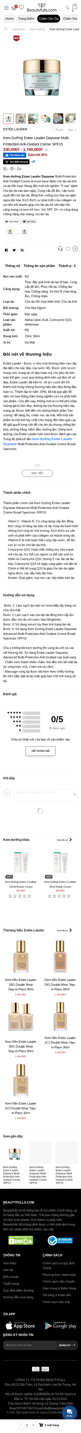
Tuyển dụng (11, 1283)
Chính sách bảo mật (56, 1302)
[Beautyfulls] (5, 29)
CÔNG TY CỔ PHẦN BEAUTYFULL (40, 1380)
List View (30, 221)
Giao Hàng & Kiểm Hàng (59, 1288)
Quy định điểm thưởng (18, 1290)
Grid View (13, 221)
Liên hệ (8, 1270)
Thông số (12, 266)
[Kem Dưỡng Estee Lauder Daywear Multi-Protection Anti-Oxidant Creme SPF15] (14, 1153)
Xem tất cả (62, 840)
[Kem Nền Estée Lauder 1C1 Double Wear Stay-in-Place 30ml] (60, 1016)
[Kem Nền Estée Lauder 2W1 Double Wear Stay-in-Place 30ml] (20, 1018)
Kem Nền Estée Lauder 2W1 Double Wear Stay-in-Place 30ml (20, 1046)
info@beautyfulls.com (57, 1408)
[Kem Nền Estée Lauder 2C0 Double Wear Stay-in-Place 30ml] (20, 1080)
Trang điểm (26, 18)
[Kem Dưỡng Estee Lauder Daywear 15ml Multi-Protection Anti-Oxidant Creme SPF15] (24, 231)
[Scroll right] (75, 266)
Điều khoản (10, 1277)
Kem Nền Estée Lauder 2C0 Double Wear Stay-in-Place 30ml (21, 1108)
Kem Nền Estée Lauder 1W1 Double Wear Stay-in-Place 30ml (20, 984)
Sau (71, 129)
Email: (38, 1408)
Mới (16, 38)
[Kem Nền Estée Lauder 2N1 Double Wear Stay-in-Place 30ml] (60, 956)
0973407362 (25, 1408)
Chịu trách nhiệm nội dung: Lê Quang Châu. (37, 1403)
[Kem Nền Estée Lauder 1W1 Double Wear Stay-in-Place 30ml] (20, 956)
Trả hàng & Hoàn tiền (57, 1295)
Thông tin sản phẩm (39, 266)
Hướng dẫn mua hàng (18, 1297)
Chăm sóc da (48, 18)
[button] (14, 8)
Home (9, 18)
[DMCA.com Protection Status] (20, 1240)
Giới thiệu (9, 1263)
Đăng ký (65, 1345)
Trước (58, 129)
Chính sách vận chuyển (59, 1281)
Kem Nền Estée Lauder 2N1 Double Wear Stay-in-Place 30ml (60, 984)
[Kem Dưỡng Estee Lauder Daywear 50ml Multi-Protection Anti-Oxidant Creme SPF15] (9, 231)
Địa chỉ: (10, 1384)
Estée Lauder (15, 129)
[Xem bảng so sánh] (75, 249)
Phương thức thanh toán (59, 1274)
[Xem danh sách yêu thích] (67, 249)
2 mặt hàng (52, 1425)
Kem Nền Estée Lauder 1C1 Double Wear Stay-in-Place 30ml (60, 1042)
